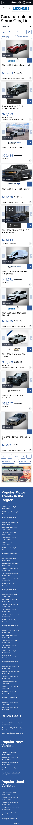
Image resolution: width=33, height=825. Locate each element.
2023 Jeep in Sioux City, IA (9, 636)
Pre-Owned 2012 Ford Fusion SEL (16, 438)
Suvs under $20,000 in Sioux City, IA (12, 723)
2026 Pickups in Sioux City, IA (10, 513)
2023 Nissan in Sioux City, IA (10, 595)
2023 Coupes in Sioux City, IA (10, 703)
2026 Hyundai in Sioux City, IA (10, 543)
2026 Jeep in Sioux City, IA (9, 528)
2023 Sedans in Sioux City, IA (10, 677)
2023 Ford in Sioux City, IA (9, 590)
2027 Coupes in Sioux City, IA (10, 708)
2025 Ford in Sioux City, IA (9, 585)
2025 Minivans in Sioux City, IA (10, 667)
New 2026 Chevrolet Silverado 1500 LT (16, 355)
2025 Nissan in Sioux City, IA (10, 641)
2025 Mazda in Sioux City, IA (10, 621)
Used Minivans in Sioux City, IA (10, 808)
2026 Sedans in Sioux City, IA (10, 569)
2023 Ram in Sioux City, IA (9, 646)
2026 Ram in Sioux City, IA (9, 538)
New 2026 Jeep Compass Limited (14, 314)
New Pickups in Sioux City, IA (10, 758)
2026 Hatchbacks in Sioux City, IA (11, 672)
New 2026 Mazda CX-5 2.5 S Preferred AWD (15, 231)
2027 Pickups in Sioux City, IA (10, 574)
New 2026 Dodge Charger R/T (16, 65)
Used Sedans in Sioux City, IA (10, 803)
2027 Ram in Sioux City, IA (9, 610)
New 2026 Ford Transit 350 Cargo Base (14, 273)
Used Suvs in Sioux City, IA (9, 793)
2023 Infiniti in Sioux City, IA (9, 657)
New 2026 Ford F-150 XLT (14, 148)
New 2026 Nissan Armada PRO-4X (14, 397)
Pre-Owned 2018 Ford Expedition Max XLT (12, 107)
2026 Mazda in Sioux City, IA (10, 523)
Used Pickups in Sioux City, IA (10, 798)
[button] (3, 49)
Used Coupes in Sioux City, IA (10, 819)
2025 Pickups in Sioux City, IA (10, 605)
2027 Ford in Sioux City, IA (9, 559)
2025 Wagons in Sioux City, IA (10, 682)
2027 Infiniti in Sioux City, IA (9, 600)
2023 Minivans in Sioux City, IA (10, 693)
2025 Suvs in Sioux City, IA (9, 549)
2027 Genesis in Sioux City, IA (10, 626)
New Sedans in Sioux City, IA (10, 768)
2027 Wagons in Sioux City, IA (10, 662)
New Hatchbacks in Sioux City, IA (11, 774)
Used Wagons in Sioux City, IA (10, 814)
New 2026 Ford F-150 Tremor (16, 189)
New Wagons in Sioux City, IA (10, 763)
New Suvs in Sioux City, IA (9, 753)
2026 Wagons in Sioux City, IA (10, 564)
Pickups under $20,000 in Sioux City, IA (12, 729)
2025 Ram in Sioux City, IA (9, 651)
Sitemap (16, 823)
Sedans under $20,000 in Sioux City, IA (12, 734)
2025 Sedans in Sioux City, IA (10, 687)
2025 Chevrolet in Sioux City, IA (10, 631)
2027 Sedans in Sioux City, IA (10, 698)
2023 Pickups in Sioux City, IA (10, 579)
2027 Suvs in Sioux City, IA (9, 533)
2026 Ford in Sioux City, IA (9, 518)
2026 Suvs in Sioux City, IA (9, 507)
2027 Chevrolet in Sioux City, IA (10, 615)
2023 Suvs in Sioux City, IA (9, 554)
